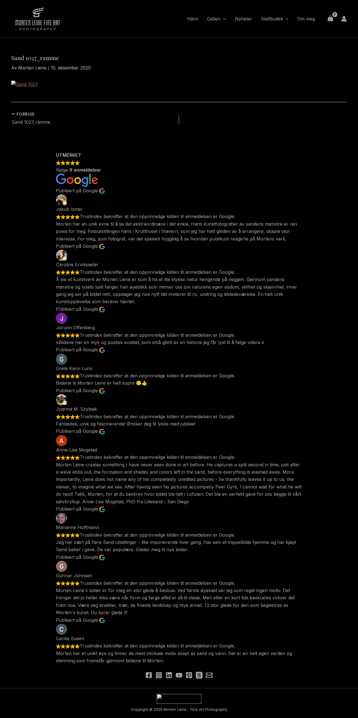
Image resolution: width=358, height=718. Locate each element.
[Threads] (199, 675)
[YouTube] (179, 675)
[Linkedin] (169, 675)
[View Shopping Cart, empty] (330, 18)
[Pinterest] (189, 675)
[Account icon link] (344, 19)
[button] (223, 19)
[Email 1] (209, 675)
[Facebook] (148, 675)
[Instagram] (159, 675)
